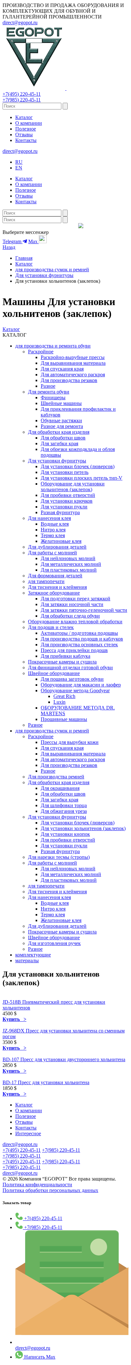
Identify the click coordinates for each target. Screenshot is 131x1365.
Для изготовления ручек (54, 943)
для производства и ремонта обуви (53, 346)
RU (19, 162)
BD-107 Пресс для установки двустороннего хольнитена (64, 1059)
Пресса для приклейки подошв (74, 650)
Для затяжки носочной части (72, 604)
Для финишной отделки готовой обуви (70, 667)
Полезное (25, 128)
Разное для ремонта (62, 426)
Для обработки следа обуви (70, 616)
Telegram (13, 241)
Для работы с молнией (52, 552)
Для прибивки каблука (65, 656)
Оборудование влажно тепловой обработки (75, 621)
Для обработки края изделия (58, 432)
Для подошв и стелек (51, 627)
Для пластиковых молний (69, 570)
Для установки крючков (67, 501)
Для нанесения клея (49, 518)
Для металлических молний (71, 564)
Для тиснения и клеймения (57, 587)
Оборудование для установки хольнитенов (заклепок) (73, 486)
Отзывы (24, 134)
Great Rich (64, 696)
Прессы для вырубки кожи (70, 742)
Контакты (26, 140)
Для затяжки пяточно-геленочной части (84, 610)
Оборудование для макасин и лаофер (81, 684)
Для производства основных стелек (79, 644)
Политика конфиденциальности (37, 1184)
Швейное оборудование (54, 673)
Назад (9, 247)
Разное (48, 386)
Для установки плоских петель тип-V (81, 478)
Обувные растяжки (61, 420)
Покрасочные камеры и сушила (62, 661)
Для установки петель (64, 472)
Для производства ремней (56, 776)
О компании (28, 123)
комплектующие (33, 954)
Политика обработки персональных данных (50, 1190)
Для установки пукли (64, 506)
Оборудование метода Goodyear (75, 690)
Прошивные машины (64, 719)
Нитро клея (53, 529)
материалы (27, 960)
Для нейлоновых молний (68, 558)
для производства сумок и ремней (52, 269)
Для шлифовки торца (64, 805)
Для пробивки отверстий (68, 495)
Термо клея (53, 535)
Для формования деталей (55, 575)
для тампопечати (46, 581)
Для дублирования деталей (57, 547)
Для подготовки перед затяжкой (75, 598)
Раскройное (40, 351)
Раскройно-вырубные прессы (73, 357)
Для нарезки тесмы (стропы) (59, 857)
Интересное (28, 1133)
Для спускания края (62, 368)
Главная (23, 258)
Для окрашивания (60, 788)
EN (18, 167)
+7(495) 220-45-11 (22, 94)
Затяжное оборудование (54, 593)
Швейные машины (61, 403)
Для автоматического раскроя (73, 374)
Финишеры (53, 397)
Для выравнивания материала (73, 363)
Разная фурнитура (60, 512)
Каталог (24, 117)
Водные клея (55, 524)
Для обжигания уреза (64, 811)
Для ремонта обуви (48, 391)
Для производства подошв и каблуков (82, 638)
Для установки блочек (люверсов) (77, 466)
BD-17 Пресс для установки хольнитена (46, 1082)
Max (33, 241)
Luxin (59, 702)
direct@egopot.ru (20, 22)
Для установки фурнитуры (44, 275)
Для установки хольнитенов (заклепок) (83, 828)
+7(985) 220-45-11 (22, 99)
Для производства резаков (69, 380)
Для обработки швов (63, 437)
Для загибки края (59, 443)
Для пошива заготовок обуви (72, 679)
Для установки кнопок (65, 834)
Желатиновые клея (61, 541)
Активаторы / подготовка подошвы (79, 633)
